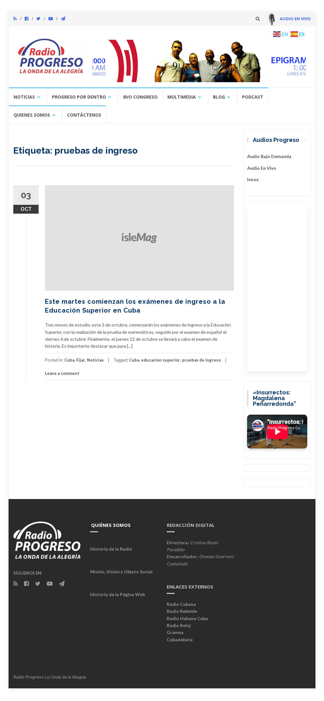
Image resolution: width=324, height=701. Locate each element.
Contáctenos (84, 115)
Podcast (252, 97)
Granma (175, 632)
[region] (199, 61)
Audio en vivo (261, 168)
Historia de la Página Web (117, 594)
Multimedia (181, 97)
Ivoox (253, 179)
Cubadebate (180, 639)
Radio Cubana (181, 604)
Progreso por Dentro (79, 97)
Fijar (80, 360)
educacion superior (160, 360)
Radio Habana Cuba (187, 618)
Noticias (24, 97)
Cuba (69, 360)
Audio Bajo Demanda (269, 156)
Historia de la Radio (111, 549)
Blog (219, 97)
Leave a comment (62, 373)
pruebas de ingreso (201, 360)
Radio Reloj (179, 625)
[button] (199, 61)
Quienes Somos (32, 115)
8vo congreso (140, 97)
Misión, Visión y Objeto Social (121, 571)
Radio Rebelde (182, 611)
